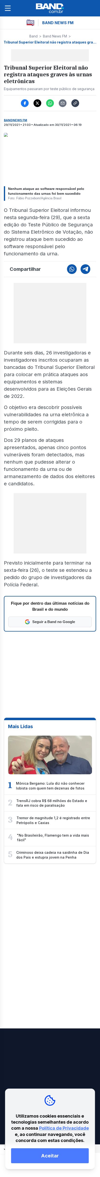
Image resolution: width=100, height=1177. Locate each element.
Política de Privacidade (64, 1128)
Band (33, 36)
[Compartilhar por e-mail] (63, 103)
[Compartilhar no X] (37, 103)
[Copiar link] (75, 103)
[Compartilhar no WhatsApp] (50, 103)
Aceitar (50, 1156)
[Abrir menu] (8, 8)
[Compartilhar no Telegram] (85, 269)
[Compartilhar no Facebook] (25, 103)
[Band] (50, 8)
